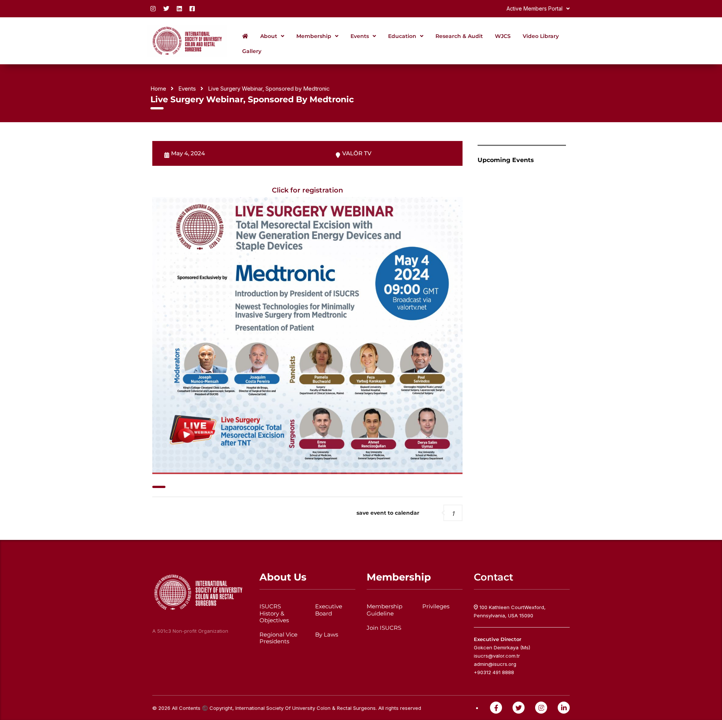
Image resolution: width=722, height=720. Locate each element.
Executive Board (328, 610)
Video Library (541, 36)
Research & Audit (459, 36)
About (268, 36)
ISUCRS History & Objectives (274, 613)
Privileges (435, 606)
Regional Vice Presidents (278, 638)
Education (402, 36)
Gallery (251, 51)
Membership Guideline (384, 610)
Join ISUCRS (384, 628)
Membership (313, 36)
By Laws (326, 634)
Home (158, 88)
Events (359, 36)
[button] (538, 8)
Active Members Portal (535, 8)
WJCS (503, 36)
